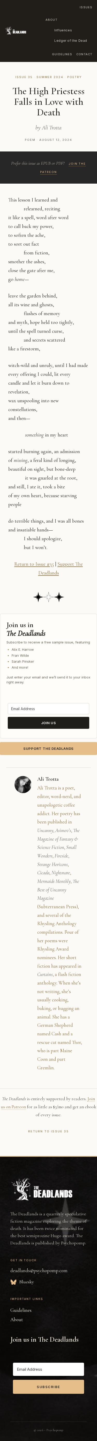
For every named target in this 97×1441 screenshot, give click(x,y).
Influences (63, 30)
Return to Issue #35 (34, 564)
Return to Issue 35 (48, 1131)
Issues (86, 7)
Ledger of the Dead (70, 41)
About (51, 20)
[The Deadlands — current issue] (15, 31)
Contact (84, 54)
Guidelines (62, 54)
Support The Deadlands (48, 748)
